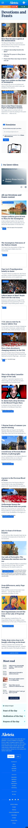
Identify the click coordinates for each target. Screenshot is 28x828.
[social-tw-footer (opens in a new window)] (15, 800)
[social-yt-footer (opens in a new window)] (9, 800)
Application (14, 779)
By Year (14, 794)
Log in (18, 756)
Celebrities (5, 281)
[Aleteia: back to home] (14, 2)
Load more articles (14, 653)
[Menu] (4, 3)
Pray (22, 6)
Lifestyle (14, 766)
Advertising (14, 787)
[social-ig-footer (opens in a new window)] (18, 800)
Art (3, 360)
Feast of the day (10, 711)
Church (4, 437)
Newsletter (14, 777)
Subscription (14, 783)
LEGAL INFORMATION (14, 812)
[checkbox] (3, 135)
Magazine (14, 781)
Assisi (4, 307)
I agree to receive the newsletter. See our (14, 136)
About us (14, 809)
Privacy (14, 823)
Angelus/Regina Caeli (8, 66)
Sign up (6, 139)
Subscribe (5, 6)
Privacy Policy (14, 820)
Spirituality (14, 768)
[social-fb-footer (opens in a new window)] (12, 800)
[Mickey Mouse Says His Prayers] (14, 176)
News (14, 764)
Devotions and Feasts (8, 92)
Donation (14, 785)
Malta (4, 228)
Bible (4, 25)
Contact (14, 817)
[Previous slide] (22, 187)
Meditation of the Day (13, 716)
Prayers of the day (11, 721)
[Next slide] (25, 187)
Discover (14, 770)
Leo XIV (4, 255)
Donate (13, 6)
